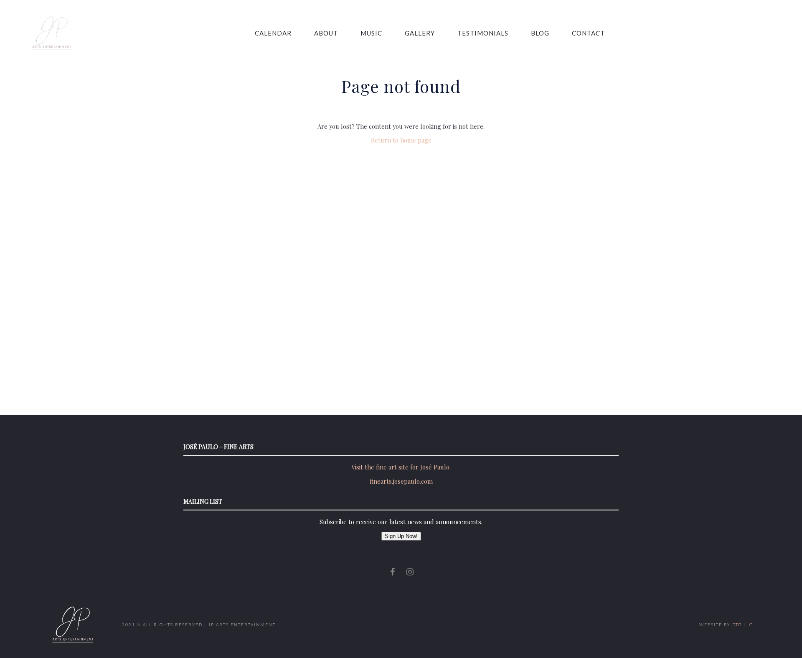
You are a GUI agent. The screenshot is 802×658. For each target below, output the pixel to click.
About (326, 33)
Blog (540, 33)
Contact (588, 33)
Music (371, 33)
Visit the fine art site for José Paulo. (401, 467)
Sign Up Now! (401, 536)
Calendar (273, 33)
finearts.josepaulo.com (401, 481)
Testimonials (482, 33)
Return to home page (401, 140)
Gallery (420, 33)
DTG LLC (742, 624)
